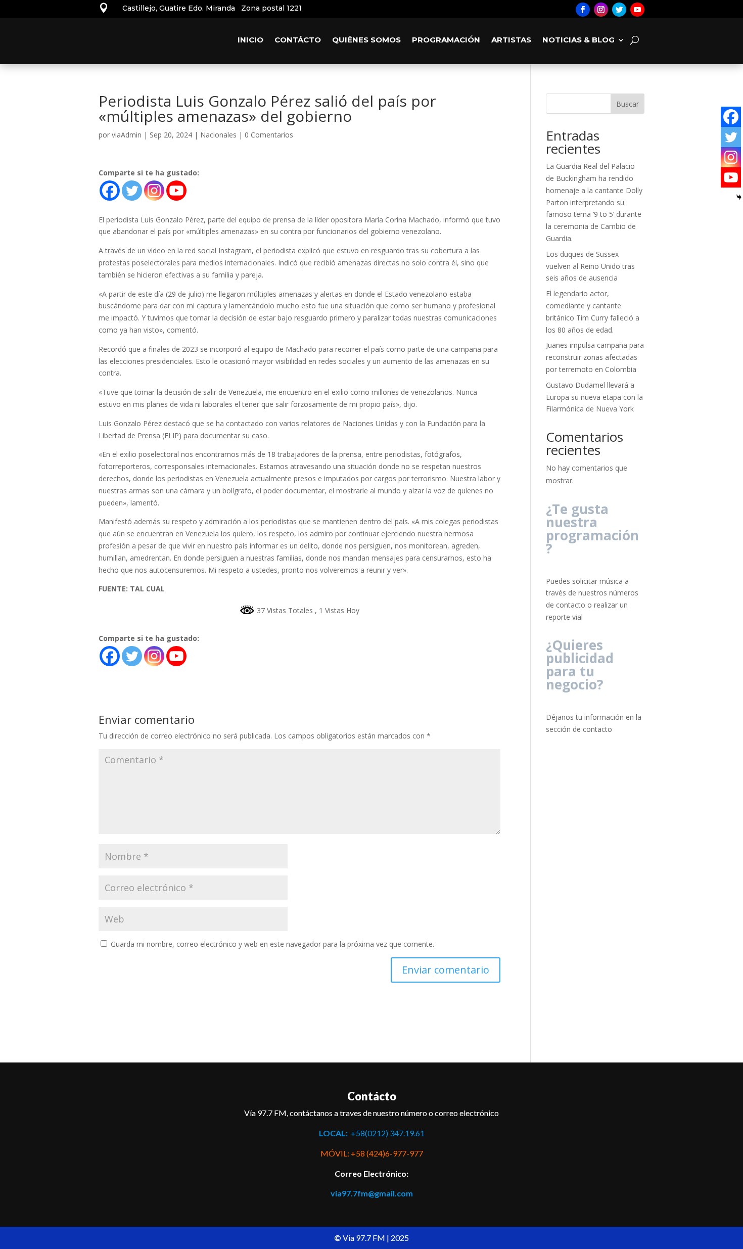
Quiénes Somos (366, 39)
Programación (446, 39)
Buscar (627, 104)
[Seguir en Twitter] (619, 10)
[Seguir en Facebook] (583, 10)
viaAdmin (127, 135)
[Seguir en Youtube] (637, 10)
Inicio (250, 39)
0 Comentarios (269, 135)
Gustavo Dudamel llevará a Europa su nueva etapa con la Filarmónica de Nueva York (594, 397)
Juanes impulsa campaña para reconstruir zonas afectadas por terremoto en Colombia (595, 357)
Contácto (297, 39)
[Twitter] (132, 190)
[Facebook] (110, 190)
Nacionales (218, 135)
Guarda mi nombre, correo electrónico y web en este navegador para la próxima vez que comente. (272, 944)
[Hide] (739, 197)
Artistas (511, 39)
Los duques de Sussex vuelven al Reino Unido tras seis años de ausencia (590, 266)
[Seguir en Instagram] (601, 10)
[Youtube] (176, 190)
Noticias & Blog (578, 39)
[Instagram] (154, 190)
